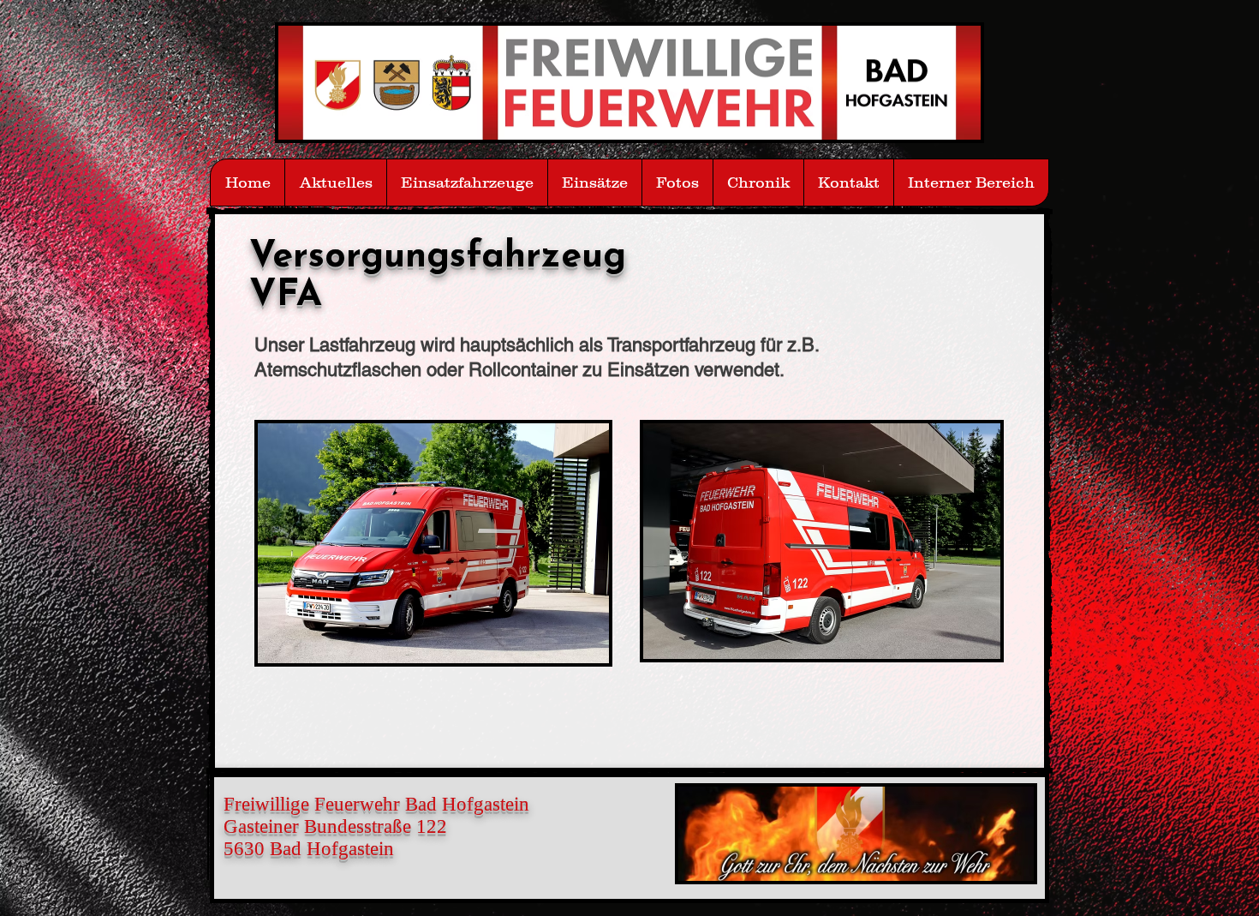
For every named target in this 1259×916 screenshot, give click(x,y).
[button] (677, 182)
